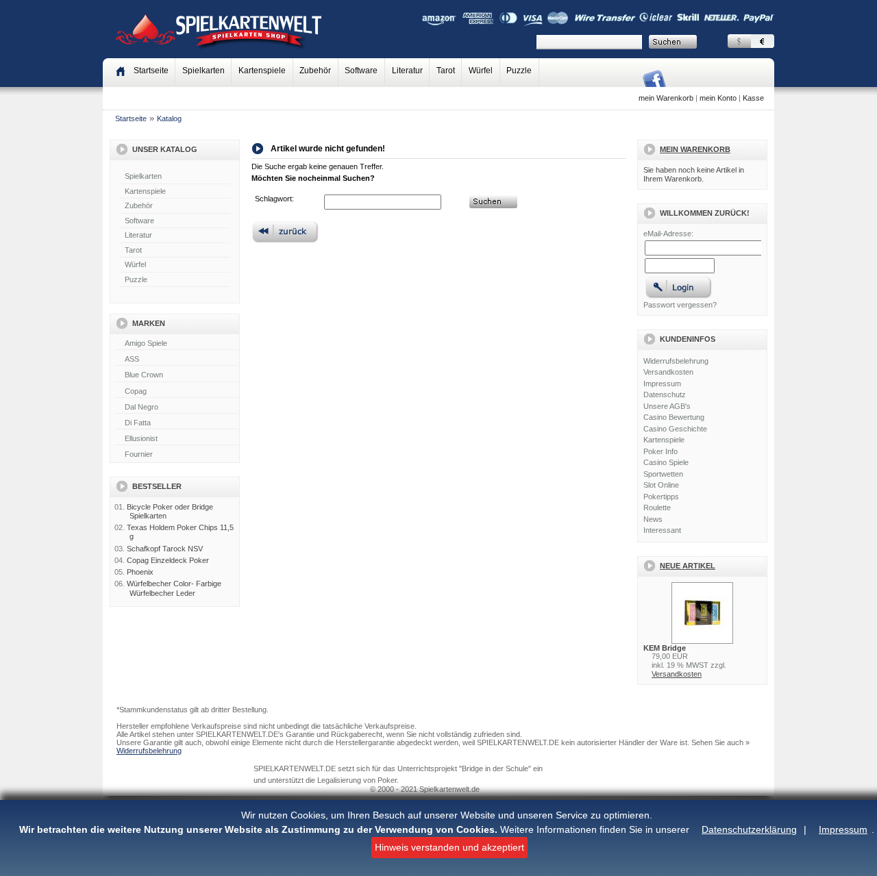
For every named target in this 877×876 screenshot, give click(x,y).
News (653, 519)
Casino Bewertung (673, 417)
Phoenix (140, 572)
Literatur (407, 70)
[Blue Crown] (176, 375)
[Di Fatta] (176, 423)
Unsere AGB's (667, 406)
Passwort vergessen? (680, 305)
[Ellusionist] (176, 439)
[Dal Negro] (176, 407)
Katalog (169, 118)
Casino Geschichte (675, 429)
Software (361, 70)
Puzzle (519, 70)
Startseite (131, 118)
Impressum (843, 829)
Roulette (657, 507)
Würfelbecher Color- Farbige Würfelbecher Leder (174, 588)
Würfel (481, 70)
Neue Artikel (687, 566)
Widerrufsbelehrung (675, 361)
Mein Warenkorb (695, 149)
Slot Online (661, 485)
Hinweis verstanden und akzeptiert (449, 847)
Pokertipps (661, 496)
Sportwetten (663, 474)
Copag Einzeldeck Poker (168, 560)
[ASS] (176, 359)
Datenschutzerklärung (749, 829)
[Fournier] (176, 455)
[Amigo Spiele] (176, 344)
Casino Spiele (666, 462)
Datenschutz (664, 394)
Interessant (662, 530)
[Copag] (176, 392)
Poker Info (660, 451)
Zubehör (315, 70)
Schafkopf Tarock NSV (165, 549)
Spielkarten (203, 70)
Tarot (445, 70)
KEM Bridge (664, 648)
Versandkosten (668, 372)
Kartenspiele (262, 70)
